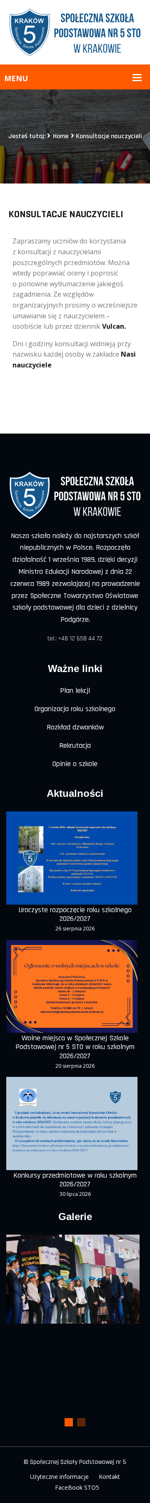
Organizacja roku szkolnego (75, 709)
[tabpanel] (73, 1279)
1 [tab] (69, 1422)
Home (60, 136)
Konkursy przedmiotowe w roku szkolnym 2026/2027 (75, 1180)
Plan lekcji (75, 690)
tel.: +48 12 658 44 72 (75, 638)
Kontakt (109, 1477)
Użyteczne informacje (59, 1477)
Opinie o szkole (75, 764)
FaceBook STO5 (77, 1487)
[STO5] (75, 31)
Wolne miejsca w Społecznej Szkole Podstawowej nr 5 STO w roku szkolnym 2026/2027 (75, 1047)
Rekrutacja (75, 745)
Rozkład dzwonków (75, 727)
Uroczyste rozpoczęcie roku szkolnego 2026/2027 (75, 914)
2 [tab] (81, 1422)
